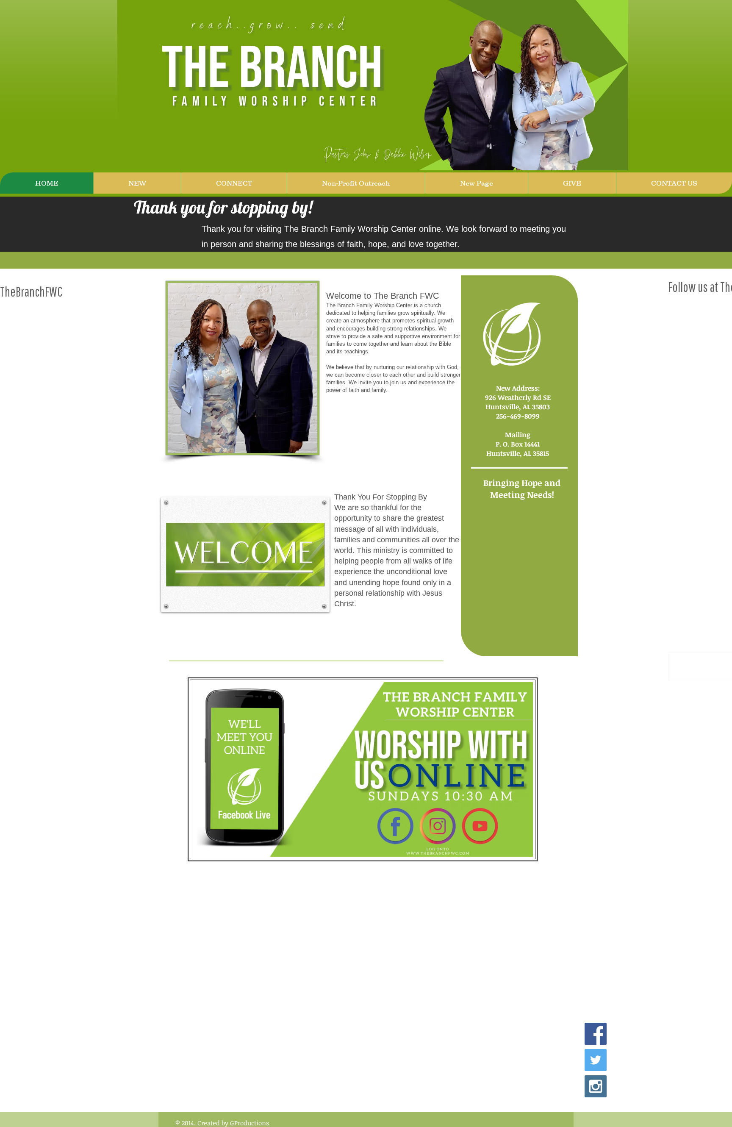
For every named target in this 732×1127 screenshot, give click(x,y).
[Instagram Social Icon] (596, 1086)
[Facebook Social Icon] (596, 1034)
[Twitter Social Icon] (596, 1060)
